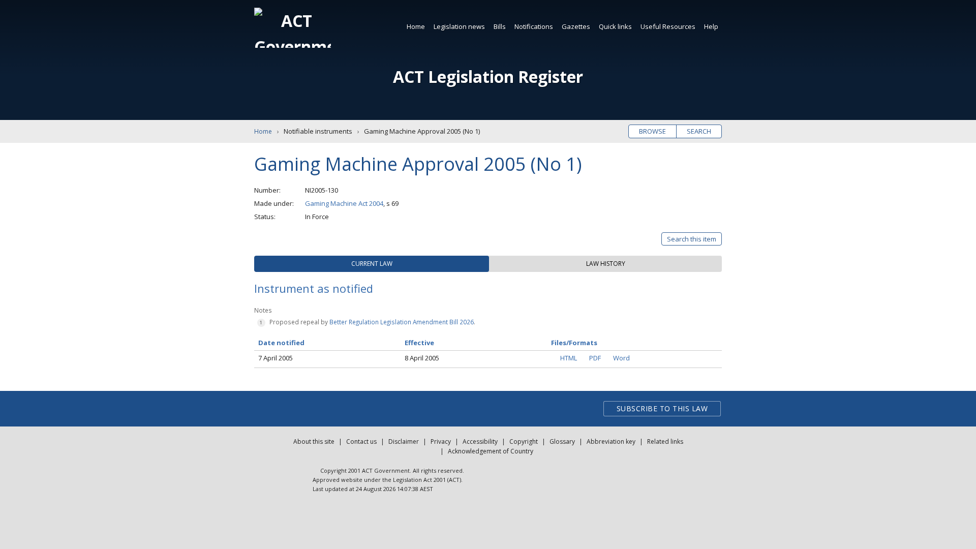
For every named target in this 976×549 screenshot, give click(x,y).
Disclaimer (403, 441)
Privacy (441, 441)
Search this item (691, 238)
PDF (595, 357)
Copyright (523, 441)
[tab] (371, 264)
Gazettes (576, 26)
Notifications (533, 26)
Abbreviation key (611, 441)
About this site (313, 441)
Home (416, 26)
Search (699, 131)
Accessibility (480, 441)
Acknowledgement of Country (490, 451)
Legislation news (459, 26)
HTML (568, 357)
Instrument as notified (313, 288)
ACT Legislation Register (488, 76)
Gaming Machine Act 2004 (344, 203)
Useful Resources (667, 26)
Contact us (361, 441)
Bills (500, 26)
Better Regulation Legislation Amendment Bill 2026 (401, 322)
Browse (652, 131)
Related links (665, 441)
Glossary (562, 441)
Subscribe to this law (662, 408)
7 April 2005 (275, 357)
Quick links (615, 26)
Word (621, 357)
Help (711, 26)
